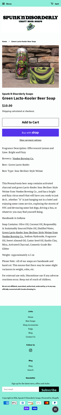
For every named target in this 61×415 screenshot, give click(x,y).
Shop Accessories (30, 325)
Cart (56, 4)
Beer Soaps (30, 321)
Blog (30, 332)
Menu (9, 3)
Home (4, 41)
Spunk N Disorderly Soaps (29, 398)
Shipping (6, 111)
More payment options (30, 140)
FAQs (30, 328)
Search (30, 370)
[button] (55, 409)
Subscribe (48, 390)
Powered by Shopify (50, 398)
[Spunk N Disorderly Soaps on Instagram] (30, 351)
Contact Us (30, 336)
